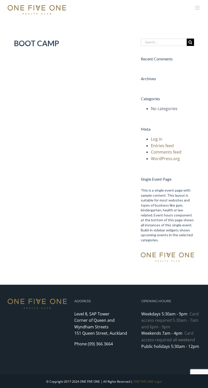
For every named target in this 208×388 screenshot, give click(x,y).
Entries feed (162, 145)
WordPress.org (165, 158)
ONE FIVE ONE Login (147, 381)
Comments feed (166, 152)
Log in (156, 139)
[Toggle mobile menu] (197, 7)
